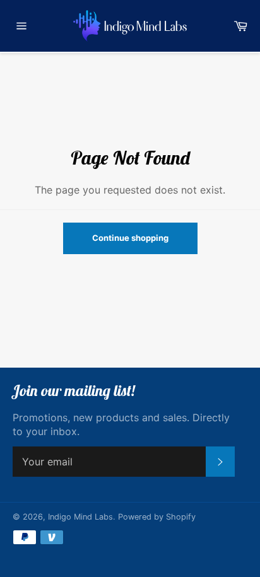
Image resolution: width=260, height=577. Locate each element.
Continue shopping (130, 238)
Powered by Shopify (157, 517)
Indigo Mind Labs (80, 517)
